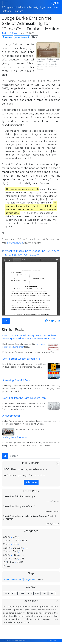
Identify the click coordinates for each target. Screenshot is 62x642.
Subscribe (31, 482)
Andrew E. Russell (10, 33)
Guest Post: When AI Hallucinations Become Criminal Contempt (29, 517)
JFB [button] (22, 558)
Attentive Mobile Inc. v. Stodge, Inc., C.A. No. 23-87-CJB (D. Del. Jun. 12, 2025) (32, 252)
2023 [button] (29, 593)
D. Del (45, 84)
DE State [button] (18, 547)
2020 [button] (52, 593)
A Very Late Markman (15, 437)
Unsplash (40, 69)
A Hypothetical (11, 415)
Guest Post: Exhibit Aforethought (19, 496)
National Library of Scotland (48, 66)
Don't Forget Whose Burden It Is (21, 358)
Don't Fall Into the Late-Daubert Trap (24, 397)
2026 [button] (6, 593)
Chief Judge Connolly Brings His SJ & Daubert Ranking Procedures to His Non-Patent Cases (29, 337)
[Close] (57, 463)
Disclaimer (51, 640)
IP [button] (4, 562)
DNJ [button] (15, 551)
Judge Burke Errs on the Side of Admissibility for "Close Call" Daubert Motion (30, 23)
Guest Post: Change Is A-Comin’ (19, 506)
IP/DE (55, 2)
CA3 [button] (15, 536)
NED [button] (15, 558)
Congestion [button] (30, 579)
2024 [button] (22, 593)
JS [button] (21, 551)
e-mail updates (15, 242)
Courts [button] (7, 536)
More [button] (34, 37)
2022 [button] (37, 593)
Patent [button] (11, 562)
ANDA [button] (20, 562)
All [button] (7, 320)
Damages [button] (7, 37)
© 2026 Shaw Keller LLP (15, 640)
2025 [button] (14, 593)
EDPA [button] (16, 554)
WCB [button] (24, 540)
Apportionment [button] (22, 37)
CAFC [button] (16, 540)
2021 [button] (44, 593)
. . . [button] (21, 536)
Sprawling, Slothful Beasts (17, 380)
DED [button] (15, 544)
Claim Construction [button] (12, 579)
